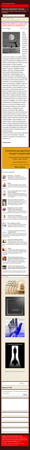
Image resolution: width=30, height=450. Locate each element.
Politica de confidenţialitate (14, 443)
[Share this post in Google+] (26, 28)
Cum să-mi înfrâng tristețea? (15, 239)
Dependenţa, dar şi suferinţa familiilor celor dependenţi (15, 208)
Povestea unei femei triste (15, 215)
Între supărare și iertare (14, 223)
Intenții (26, 276)
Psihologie (11, 18)
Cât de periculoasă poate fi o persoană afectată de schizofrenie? (17, 258)
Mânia (9, 183)
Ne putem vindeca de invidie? (16, 199)
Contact (22, 443)
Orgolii (9, 248)
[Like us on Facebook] (27, 6)
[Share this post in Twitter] (24, 28)
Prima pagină (7, 18)
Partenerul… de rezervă (14, 175)
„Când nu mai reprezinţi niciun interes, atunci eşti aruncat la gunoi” (18, 266)
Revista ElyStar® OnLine (13, 9)
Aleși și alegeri (5, 276)
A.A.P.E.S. (19, 441)
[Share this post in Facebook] (22, 28)
